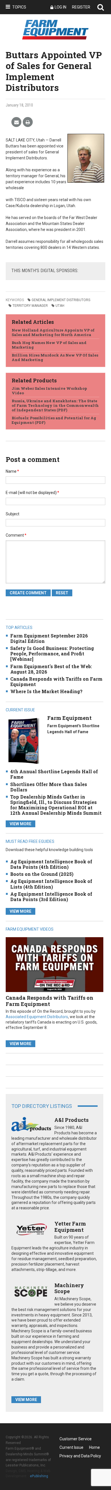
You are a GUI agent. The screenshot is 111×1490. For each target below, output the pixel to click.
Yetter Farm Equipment (70, 1226)
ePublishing (39, 1476)
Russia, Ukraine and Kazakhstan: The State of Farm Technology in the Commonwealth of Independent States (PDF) (55, 405)
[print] (28, 122)
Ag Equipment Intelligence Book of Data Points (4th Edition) (51, 864)
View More (20, 824)
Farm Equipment (69, 717)
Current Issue (71, 1447)
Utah (60, 306)
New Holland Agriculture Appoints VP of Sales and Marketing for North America (53, 332)
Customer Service (75, 1439)
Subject (12, 514)
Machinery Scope (69, 1288)
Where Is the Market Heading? (46, 691)
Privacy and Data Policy (80, 1456)
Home (94, 1447)
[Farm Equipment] (24, 740)
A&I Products (71, 1119)
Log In (60, 7)
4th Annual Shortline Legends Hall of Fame (54, 774)
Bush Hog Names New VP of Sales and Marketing (49, 345)
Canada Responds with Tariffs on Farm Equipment (56, 681)
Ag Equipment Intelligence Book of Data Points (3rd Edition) (51, 896)
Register (81, 7)
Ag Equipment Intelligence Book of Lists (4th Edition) (51, 883)
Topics (19, 7)
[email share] (16, 122)
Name (12, 471)
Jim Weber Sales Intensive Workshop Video (49, 390)
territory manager (30, 306)
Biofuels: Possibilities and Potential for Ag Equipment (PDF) (54, 420)
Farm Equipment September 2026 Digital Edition (49, 638)
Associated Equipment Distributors (37, 1016)
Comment (16, 535)
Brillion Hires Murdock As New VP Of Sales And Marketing (55, 357)
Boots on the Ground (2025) (41, 874)
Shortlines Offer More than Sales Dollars (48, 787)
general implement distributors (61, 300)
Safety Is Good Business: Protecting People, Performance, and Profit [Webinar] (52, 653)
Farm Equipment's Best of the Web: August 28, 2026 (51, 669)
